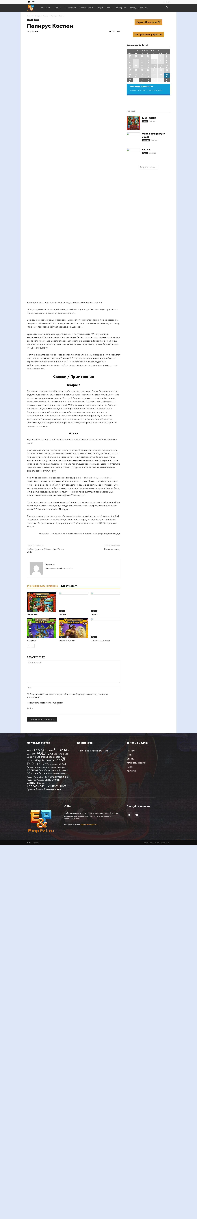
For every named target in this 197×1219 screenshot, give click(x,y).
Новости (44, 8)
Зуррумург (32, 640)
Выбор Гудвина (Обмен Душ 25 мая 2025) (45, 550)
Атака (48, 753)
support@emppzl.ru (89, 824)
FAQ (99, 8)
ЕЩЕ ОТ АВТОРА (69, 586)
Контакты (166, 2)
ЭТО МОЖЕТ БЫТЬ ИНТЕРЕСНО (42, 586)
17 (130, 70)
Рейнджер (31, 780)
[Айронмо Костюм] (73, 628)
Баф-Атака (58, 753)
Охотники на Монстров (56, 774)
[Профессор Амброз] (105, 628)
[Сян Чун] (73, 602)
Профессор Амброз (100, 640)
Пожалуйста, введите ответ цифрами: (45, 703)
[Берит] (105, 602)
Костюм (32, 770)
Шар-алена (32, 614)
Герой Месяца (45, 760)
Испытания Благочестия (141, 86)
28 (136, 56)
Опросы (130, 759)
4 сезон (50, 750)
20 (148, 70)
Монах (62, 770)
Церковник (56, 789)
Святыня (33, 783)
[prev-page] (28, 645)
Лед (41, 770)
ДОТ (45, 764)
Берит (94, 614)
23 (167, 70)
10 (130, 65)
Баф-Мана (41, 756)
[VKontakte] (33, 2)
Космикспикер (112, 549)
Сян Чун (62, 614)
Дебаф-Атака (53, 764)
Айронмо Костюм (67, 640)
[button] (167, 8)
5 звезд (60, 749)
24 (130, 74)
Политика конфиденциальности (92, 751)
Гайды (56, 8)
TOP (34, 753)
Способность (59, 786)
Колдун (61, 767)
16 (167, 65)
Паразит (30, 777)
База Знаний (85, 8)
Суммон (31, 789)
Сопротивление (38, 786)
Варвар (57, 756)
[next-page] (33, 645)
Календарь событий (139, 8)
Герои (45, 16)
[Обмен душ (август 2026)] (133, 139)
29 (142, 56)
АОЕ (40, 753)
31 (130, 79)
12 (142, 65)
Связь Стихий (52, 779)
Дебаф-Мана (42, 767)
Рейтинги (69, 8)
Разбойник (62, 776)
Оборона (32, 773)
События (146, 140)
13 (148, 65)
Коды (109, 8)
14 (154, 65)
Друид (53, 767)
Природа (50, 776)
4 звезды (40, 750)
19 (142, 70)
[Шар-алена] (41, 602)
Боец (50, 756)
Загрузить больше (147, 167)
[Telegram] (29, 2)
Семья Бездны (44, 783)
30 (148, 56)
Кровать (35, 31)
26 (142, 74)
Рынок (130, 767)
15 (160, 65)
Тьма (47, 789)
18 (136, 70)
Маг (56, 770)
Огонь (43, 773)
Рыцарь (40, 779)
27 (130, 56)
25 (136, 74)
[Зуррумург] (41, 628)
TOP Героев (120, 8)
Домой (30, 16)
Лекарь (49, 770)
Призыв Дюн (38, 777)
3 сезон (30, 750)
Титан (39, 789)
